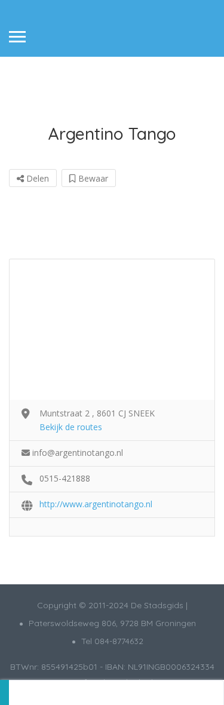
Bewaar (92, 178)
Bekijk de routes (70, 427)
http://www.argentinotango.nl (95, 504)
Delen (36, 178)
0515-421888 (64, 478)
